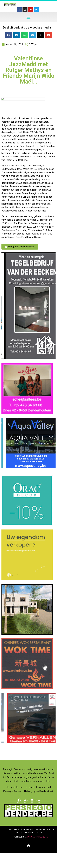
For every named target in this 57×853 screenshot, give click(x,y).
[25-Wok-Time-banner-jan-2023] (27, 688)
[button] (28, 17)
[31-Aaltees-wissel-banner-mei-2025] (27, 413)
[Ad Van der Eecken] (28, 358)
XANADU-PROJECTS (37, 836)
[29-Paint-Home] (27, 524)
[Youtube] (30, 9)
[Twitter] (36, 9)
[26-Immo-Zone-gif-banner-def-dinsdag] (27, 633)
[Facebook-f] (19, 9)
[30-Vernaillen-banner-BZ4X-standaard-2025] (27, 742)
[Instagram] (25, 9)
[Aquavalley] (27, 467)
